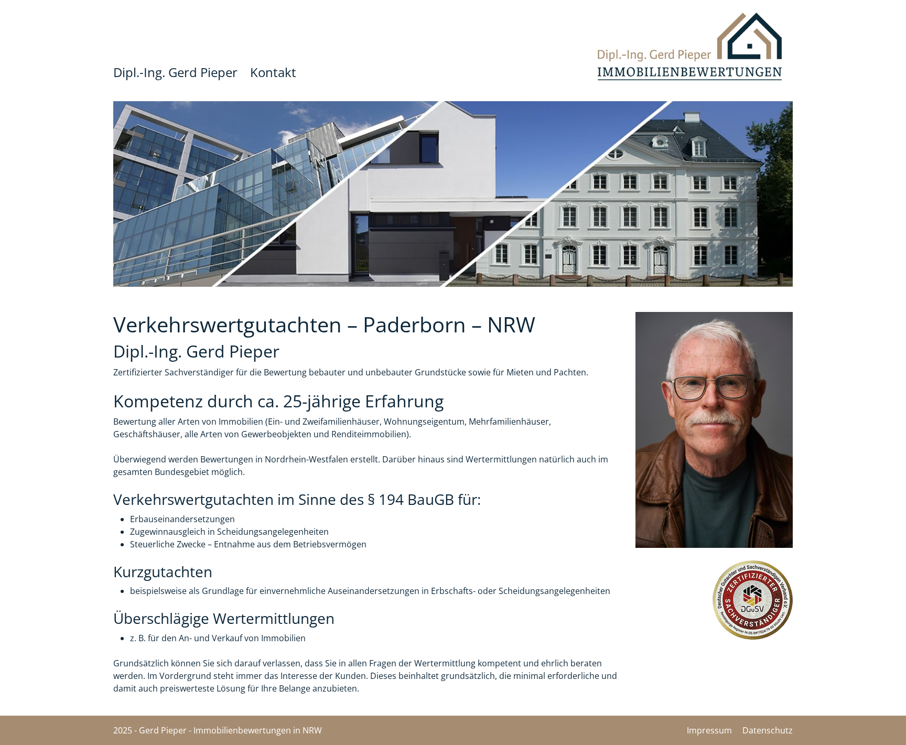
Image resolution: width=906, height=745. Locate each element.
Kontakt (273, 72)
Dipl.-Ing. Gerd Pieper (175, 72)
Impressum (709, 730)
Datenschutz (767, 730)
